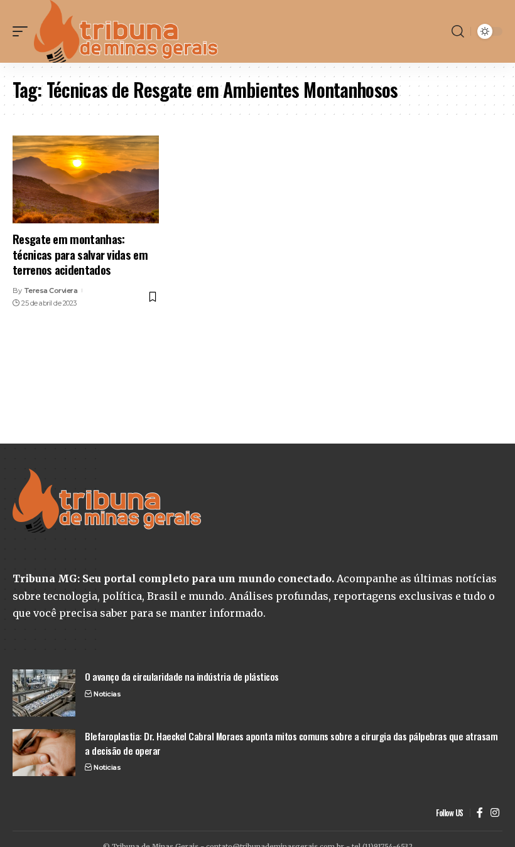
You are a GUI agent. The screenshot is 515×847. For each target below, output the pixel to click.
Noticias (107, 694)
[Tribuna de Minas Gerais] (126, 31)
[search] (457, 31)
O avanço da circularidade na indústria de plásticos (182, 676)
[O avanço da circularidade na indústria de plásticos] (44, 692)
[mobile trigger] (23, 31)
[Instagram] (494, 812)
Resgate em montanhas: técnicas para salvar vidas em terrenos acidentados (80, 254)
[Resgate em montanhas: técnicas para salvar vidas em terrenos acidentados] (86, 179)
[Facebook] (480, 812)
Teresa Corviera (51, 290)
